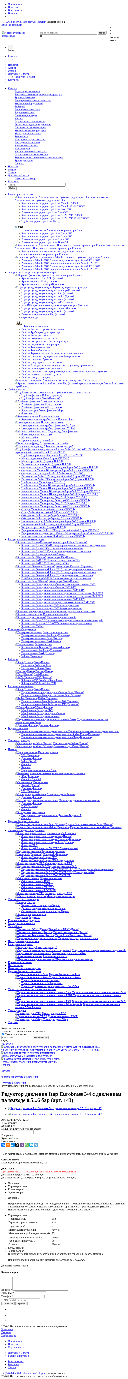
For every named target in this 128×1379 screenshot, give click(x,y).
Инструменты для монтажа (30, 139)
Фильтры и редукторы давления (33, 124)
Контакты (13, 79)
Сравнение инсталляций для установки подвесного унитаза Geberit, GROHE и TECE (50, 1049)
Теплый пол (21, 136)
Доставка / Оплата (18, 73)
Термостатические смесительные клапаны (39, 157)
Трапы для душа (24, 160)
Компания (7, 1329)
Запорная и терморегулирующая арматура (38, 94)
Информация (8, 1335)
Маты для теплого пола (28, 133)
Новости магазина (15, 1034)
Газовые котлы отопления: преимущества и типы (29, 1061)
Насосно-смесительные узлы (31, 151)
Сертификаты (16, 1347)
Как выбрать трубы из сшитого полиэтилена (26, 1055)
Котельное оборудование (29, 103)
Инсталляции (22, 148)
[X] (17, 1145)
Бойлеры (20, 106)
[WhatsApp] (27, 1145)
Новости (13, 64)
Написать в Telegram (35, 21)
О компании (15, 1341)
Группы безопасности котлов (31, 154)
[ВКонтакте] (3, 1145)
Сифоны (19, 163)
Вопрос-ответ (16, 1361)
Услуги (12, 70)
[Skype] (31, 1145)
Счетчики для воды (26, 115)
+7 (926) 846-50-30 (11, 21)
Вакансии (13, 1364)
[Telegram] (36, 1145)
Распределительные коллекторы (33, 100)
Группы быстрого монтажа (30, 121)
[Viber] (22, 1145)
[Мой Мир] (13, 1145)
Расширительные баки (27, 109)
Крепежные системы (26, 145)
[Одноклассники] (8, 1145)
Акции (12, 67)
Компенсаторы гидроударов (30, 130)
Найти (12, 188)
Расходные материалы (27, 142)
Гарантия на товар (25, 76)
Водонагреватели (24, 112)
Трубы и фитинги (25, 97)
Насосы (19, 118)
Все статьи (7, 1043)
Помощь (6, 1332)
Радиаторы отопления (27, 91)
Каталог (12, 56)
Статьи (12, 1367)
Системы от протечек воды (30, 127)
